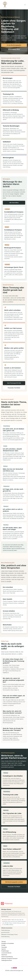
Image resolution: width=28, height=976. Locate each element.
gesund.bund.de (5, 932)
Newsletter (4, 947)
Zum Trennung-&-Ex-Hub (14, 383)
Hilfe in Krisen (9, 924)
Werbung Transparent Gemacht (9, 958)
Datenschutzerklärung (7, 956)
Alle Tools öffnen (14, 202)
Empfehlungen (5, 951)
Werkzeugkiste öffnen (14, 49)
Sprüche (3, 949)
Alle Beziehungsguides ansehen (14, 882)
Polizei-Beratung (5, 936)
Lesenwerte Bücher (6, 952)
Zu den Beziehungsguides (14, 45)
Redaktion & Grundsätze (7, 943)
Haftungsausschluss (6, 960)
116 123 (7, 923)
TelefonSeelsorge (5, 930)
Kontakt (3, 945)
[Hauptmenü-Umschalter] (25, 4)
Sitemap (3, 941)
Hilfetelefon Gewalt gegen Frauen (9, 934)
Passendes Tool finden (14, 387)
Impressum (4, 954)
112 (20, 919)
